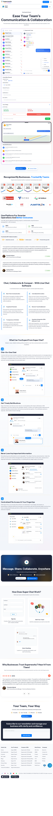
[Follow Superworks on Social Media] (16, 773)
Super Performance (15, 767)
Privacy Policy (4, 763)
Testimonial (44, 754)
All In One (37, 750)
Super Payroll (14, 752)
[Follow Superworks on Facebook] (2, 773)
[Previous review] (24, 693)
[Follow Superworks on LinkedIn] (11, 773)
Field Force (37, 765)
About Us (44, 750)
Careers (44, 756)
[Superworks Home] (6, 2)
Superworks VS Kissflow (26, 765)
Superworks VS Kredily (26, 754)
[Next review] (28, 693)
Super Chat (13, 756)
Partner (43, 758)
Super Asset (13, 763)
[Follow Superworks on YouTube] (13, 773)
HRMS (36, 752)
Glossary (3, 760)
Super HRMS (13, 750)
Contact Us (44, 752)
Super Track (13, 765)
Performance (37, 763)
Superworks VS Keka (25, 750)
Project (36, 754)
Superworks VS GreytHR (26, 756)
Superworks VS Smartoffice (27, 758)
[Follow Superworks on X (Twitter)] (8, 773)
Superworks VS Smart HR (26, 763)
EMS (36, 760)
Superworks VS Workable (26, 752)
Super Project (14, 754)
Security (3, 765)
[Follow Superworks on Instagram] (5, 773)
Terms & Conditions (5, 767)
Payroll (36, 756)
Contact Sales (33, 168)
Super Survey (14, 758)
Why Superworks (4, 752)
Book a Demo (45, 1)
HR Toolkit (3, 756)
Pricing (43, 760)
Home (2, 750)
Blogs (2, 758)
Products (3, 754)
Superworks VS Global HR (26, 760)
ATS (36, 758)
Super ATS (13, 760)
